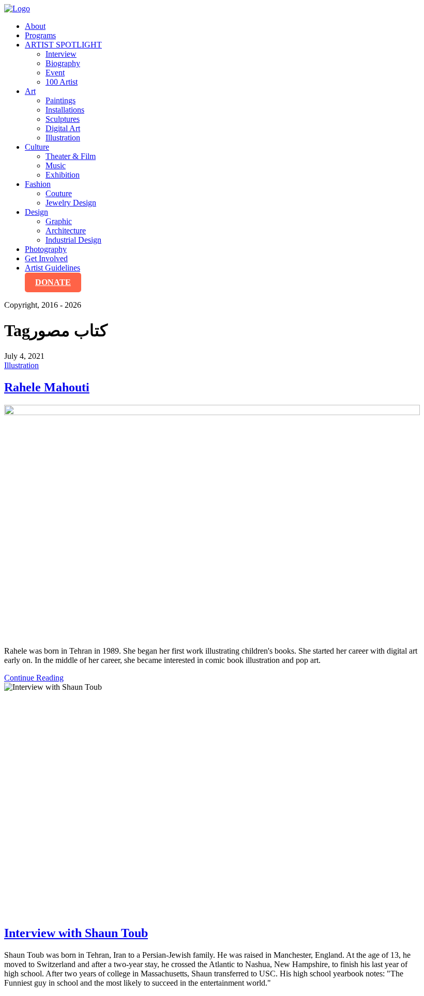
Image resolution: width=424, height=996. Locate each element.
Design (36, 212)
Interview (61, 54)
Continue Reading (34, 677)
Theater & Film (71, 156)
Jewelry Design (71, 202)
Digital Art (63, 128)
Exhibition (63, 174)
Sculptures (63, 119)
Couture (59, 193)
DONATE (53, 282)
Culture (37, 147)
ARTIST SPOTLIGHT (63, 44)
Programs (40, 35)
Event (55, 72)
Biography (63, 63)
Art (30, 91)
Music (56, 165)
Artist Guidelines (52, 267)
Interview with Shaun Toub (76, 933)
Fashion (38, 184)
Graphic (59, 221)
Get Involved (46, 258)
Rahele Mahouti (46, 387)
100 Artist (62, 81)
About (35, 26)
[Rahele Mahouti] (212, 521)
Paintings (60, 100)
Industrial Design (73, 239)
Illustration (63, 137)
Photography (46, 249)
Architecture (66, 230)
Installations (65, 109)
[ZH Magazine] (17, 8)
